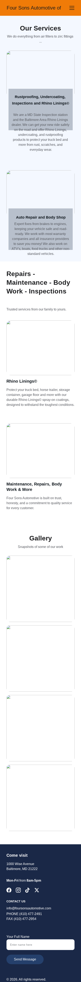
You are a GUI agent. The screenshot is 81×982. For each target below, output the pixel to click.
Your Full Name (17, 936)
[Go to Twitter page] (36, 890)
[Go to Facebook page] (8, 890)
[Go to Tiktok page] (27, 890)
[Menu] (71, 8)
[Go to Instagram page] (18, 890)
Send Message (25, 959)
